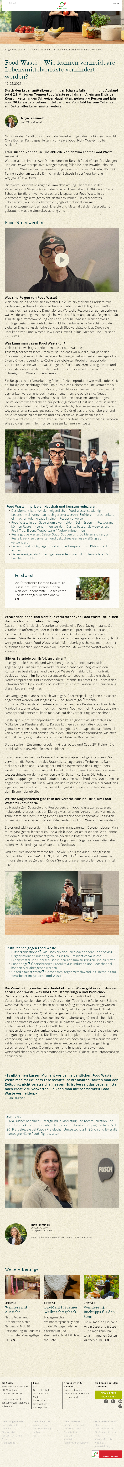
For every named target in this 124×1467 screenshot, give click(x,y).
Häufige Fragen (41, 1425)
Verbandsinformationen (76, 1442)
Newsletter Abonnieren (108, 1395)
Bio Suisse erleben (106, 1421)
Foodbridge (19, 964)
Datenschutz (40, 1403)
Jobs (35, 1386)
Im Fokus (38, 1432)
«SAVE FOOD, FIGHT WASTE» (53, 856)
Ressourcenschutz (12, 1435)
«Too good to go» (70, 700)
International (71, 1397)
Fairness (6, 1439)
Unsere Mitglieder (73, 1428)
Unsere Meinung (42, 1428)
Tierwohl (6, 1428)
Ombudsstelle (40, 1393)
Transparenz (8, 1442)
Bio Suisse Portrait (74, 1425)
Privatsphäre (40, 1407)
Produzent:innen (73, 1390)
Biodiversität (8, 1432)
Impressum (39, 1400)
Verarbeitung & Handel (76, 1393)
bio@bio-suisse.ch (11, 1399)
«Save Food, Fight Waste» (77, 140)
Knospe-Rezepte (104, 1439)
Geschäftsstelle (41, 1390)
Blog (7, 49)
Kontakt (68, 1439)
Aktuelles (100, 1442)
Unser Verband (72, 1421)
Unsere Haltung (42, 1421)
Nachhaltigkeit (9, 1425)
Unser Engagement (13, 1421)
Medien (37, 1397)
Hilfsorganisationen (25, 952)
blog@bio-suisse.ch (41, 1230)
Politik (36, 1435)
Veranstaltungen (104, 1446)
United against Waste (26, 972)
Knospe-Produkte (104, 1428)
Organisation (71, 1432)
